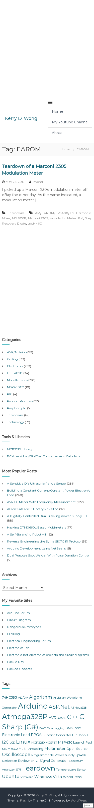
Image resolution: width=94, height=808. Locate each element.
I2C (5, 742)
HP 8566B (80, 735)
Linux (23, 742)
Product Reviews (20, 401)
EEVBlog (13, 634)
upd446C (35, 223)
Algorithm (40, 697)
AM (37, 213)
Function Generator (57, 735)
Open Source (76, 749)
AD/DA (23, 697)
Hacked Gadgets (19, 669)
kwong (38, 182)
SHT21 (35, 761)
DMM (69, 728)
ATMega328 (78, 707)
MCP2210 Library (19, 449)
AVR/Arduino (17, 352)
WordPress (72, 777)
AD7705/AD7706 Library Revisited (32, 509)
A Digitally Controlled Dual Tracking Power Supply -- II (47, 516)
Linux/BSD (15, 373)
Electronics (15, 366)
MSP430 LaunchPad (75, 742)
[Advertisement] (47, 47)
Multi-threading (31, 749)
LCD (12, 742)
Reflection (9, 761)
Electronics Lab (18, 648)
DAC (42, 728)
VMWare (27, 777)
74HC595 (9, 697)
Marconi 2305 (38, 218)
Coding (12, 359)
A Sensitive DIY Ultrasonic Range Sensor (36, 483)
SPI (18, 769)
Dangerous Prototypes (24, 627)
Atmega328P (25, 716)
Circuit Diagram (19, 620)
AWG (61, 718)
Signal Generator (54, 761)
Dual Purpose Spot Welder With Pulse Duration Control (48, 555)
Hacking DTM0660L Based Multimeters (36, 527)
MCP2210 (38, 742)
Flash (24, 800)
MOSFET (51, 742)
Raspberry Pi (16, 408)
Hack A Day (15, 662)
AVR (52, 718)
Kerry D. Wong (21, 118)
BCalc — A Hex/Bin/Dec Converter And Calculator (44, 456)
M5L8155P (19, 218)
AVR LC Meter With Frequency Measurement (41, 502)
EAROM (48, 213)
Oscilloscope (16, 754)
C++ (72, 717)
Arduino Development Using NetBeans (36, 548)
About (57, 133)
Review (24, 761)
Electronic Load (16, 735)
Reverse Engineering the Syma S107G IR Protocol (44, 541)
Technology (15, 422)
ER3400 (62, 213)
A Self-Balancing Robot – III (27, 534)
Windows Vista (48, 776)
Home (57, 111)
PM (80, 218)
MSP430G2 (15, 387)
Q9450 (80, 755)
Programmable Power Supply (52, 755)
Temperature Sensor (71, 769)
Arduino (33, 706)
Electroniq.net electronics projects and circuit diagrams (48, 655)
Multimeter (54, 748)
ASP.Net (59, 707)
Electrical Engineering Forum (29, 641)
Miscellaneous (17, 380)
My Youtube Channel (70, 122)
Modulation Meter (63, 218)
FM (72, 213)
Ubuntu (11, 776)
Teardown (38, 768)
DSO (77, 728)
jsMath (88, 805)
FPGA (36, 734)
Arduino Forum (18, 613)
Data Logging (55, 728)
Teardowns (16, 213)
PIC (9, 394)
